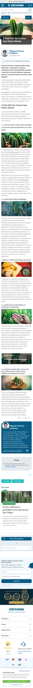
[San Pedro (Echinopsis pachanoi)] (16, 28)
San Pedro (10, 80)
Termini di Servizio (5, 586)
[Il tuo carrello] (31, 5)
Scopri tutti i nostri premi (16, 602)
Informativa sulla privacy (24, 670)
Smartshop (18, 481)
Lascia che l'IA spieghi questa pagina (17, 61)
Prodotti (6, 481)
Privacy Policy (27, 584)
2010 (26, 175)
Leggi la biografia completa (12, 451)
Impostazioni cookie (16, 684)
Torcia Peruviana (13, 152)
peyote (14, 299)
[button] (4, 53)
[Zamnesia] (16, 5)
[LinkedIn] (27, 450)
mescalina (6, 92)
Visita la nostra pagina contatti (24, 652)
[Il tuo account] (29, 5)
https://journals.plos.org (10, 466)
